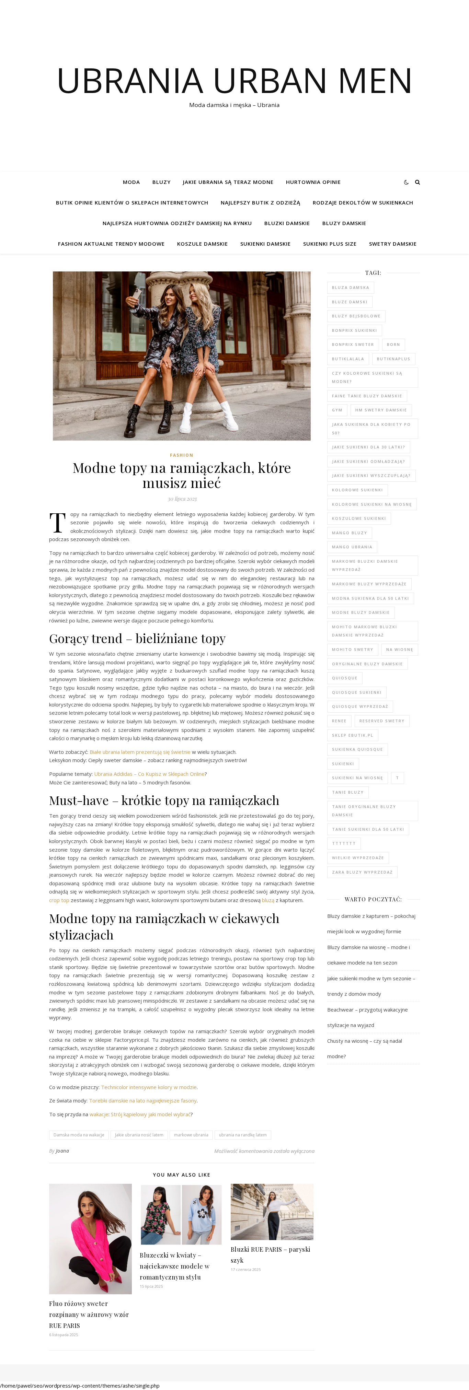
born (393, 344)
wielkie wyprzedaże (358, 857)
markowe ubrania (191, 1135)
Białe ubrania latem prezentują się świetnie (140, 751)
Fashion (182, 455)
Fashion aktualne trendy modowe (111, 243)
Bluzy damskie (344, 223)
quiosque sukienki (357, 692)
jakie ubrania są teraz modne (228, 181)
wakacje (99, 1114)
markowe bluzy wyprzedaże (369, 583)
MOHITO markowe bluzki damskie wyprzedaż (364, 631)
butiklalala (348, 358)
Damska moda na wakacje (79, 1135)
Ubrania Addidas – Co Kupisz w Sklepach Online (149, 773)
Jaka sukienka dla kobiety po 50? (371, 428)
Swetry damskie (393, 243)
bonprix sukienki (354, 330)
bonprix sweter (353, 344)
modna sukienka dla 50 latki (370, 598)
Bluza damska (350, 287)
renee (339, 720)
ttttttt (344, 843)
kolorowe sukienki (357, 489)
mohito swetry (353, 649)
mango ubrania (352, 546)
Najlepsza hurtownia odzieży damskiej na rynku (177, 223)
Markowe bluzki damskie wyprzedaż (365, 565)
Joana (62, 1150)
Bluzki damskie (287, 223)
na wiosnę (399, 649)
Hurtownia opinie (313, 181)
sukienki (343, 763)
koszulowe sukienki (359, 518)
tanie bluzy (348, 792)
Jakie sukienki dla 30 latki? (368, 446)
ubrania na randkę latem (243, 1135)
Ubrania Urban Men (234, 79)
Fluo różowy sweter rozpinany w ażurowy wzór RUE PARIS (89, 1314)
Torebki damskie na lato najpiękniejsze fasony (143, 1100)
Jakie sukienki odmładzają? (368, 461)
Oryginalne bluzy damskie (367, 663)
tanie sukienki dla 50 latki (368, 829)
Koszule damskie (202, 243)
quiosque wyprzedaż (360, 706)
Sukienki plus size (330, 243)
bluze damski (350, 301)
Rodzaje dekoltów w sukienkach (363, 202)
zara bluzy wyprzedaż (362, 872)
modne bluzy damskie (361, 612)
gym (337, 409)
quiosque (345, 677)
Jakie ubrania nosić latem (139, 1135)
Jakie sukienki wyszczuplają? (371, 475)
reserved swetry (382, 720)
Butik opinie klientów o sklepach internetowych (132, 202)
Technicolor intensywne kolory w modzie (149, 1087)
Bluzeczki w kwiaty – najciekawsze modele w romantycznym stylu (175, 1266)
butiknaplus (394, 358)
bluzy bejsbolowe (356, 315)
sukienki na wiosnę (357, 777)
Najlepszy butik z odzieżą (260, 202)
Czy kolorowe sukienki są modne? (367, 377)
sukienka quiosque (357, 749)
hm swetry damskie (381, 409)
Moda (131, 181)
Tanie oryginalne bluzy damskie (364, 811)
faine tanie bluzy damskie (367, 395)
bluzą (268, 900)
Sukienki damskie (265, 243)
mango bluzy (349, 532)
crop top (59, 900)
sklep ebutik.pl (353, 735)
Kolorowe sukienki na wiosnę (372, 504)
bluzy (161, 181)
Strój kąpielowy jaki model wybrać (151, 1114)
